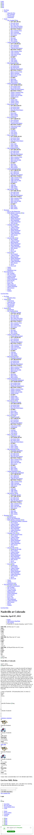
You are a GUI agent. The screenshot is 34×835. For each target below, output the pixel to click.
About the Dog (11, 302)
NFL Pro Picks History (17, 320)
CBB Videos (14, 490)
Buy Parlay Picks (15, 440)
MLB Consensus (15, 368)
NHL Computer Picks (16, 503)
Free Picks (6, 804)
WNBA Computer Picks (17, 389)
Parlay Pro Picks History (17, 442)
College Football (11, 334)
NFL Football (11, 311)
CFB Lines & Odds (16, 347)
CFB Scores (14, 349)
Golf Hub (13, 430)
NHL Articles (14, 514)
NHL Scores (14, 508)
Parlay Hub (14, 444)
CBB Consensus (15, 483)
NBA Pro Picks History (17, 456)
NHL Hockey (11, 493)
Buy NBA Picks (15, 455)
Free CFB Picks (15, 339)
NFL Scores (14, 327)
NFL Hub (13, 330)
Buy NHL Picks (15, 499)
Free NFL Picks (15, 315)
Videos (9, 580)
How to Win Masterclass (13, 518)
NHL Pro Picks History (17, 500)
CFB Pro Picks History (17, 342)
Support (6, 815)
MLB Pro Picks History (17, 364)
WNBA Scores (14, 393)
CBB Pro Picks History (17, 478)
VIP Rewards (10, 305)
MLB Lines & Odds (16, 370)
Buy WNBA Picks (15, 384)
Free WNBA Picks (15, 383)
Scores (9, 564)
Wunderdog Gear (11, 583)
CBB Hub (13, 489)
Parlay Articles (14, 447)
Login (2, 1)
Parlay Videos (14, 446)
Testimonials (10, 306)
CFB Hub (13, 352)
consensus (3, 718)
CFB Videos (14, 353)
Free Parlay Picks (15, 439)
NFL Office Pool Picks (17, 318)
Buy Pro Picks (7, 805)
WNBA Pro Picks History (17, 386)
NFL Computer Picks (16, 322)
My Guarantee (11, 303)
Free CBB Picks (15, 475)
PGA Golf (10, 415)
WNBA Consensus (16, 390)
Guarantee (6, 814)
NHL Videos (14, 512)
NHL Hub (13, 511)
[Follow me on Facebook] (5, 822)
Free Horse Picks (15, 405)
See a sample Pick (5, 793)
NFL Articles (14, 333)
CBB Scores (14, 486)
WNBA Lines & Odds (16, 392)
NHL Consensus (15, 505)
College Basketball (12, 471)
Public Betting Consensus (14, 519)
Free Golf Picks (15, 419)
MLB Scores (14, 371)
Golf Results (14, 427)
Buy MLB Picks (15, 362)
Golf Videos (14, 431)
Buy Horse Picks (15, 406)
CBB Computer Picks (16, 481)
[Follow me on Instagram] (5, 821)
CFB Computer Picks (16, 345)
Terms (5, 811)
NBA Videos (14, 468)
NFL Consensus (15, 324)
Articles (9, 581)
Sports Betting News (9, 807)
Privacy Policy (8, 812)
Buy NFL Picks (15, 317)
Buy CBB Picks (15, 477)
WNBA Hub (14, 396)
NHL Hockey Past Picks (13, 621)
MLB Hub (13, 374)
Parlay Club (10, 434)
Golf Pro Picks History (16, 422)
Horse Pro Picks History (17, 408)
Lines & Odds (11, 547)
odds (2, 744)
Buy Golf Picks (15, 421)
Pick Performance (8, 271)
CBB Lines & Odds (16, 484)
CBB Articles (14, 492)
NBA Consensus (15, 461)
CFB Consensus (15, 346)
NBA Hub (13, 467)
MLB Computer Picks (16, 367)
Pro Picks (6, 10)
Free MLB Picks (15, 361)
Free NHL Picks (15, 497)
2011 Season (10, 622)
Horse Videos (14, 412)
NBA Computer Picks (16, 459)
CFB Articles (14, 355)
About (5, 11)
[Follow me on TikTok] (5, 824)
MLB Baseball (11, 356)
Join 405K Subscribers (6, 791)
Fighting (9, 605)
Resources (6, 210)
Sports (5, 19)
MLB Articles (14, 377)
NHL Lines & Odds (16, 506)
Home (8, 619)
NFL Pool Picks (11, 589)
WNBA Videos (15, 397)
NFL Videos (14, 331)
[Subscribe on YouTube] (5, 818)
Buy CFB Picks (15, 340)
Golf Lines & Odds (16, 425)
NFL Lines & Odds (16, 325)
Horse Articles (14, 414)
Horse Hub (13, 411)
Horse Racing (11, 400)
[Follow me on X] (5, 819)
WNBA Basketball (12, 378)
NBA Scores (14, 464)
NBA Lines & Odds (16, 462)
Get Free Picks (4, 293)
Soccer (12, 546)
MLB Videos (14, 375)
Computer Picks (11, 533)
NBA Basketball (11, 449)
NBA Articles (14, 469)
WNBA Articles (15, 399)
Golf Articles (14, 433)
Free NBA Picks (15, 453)
